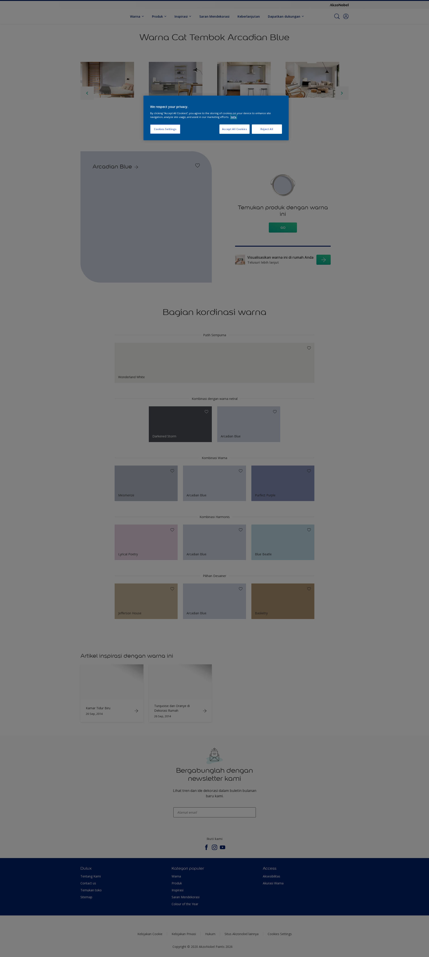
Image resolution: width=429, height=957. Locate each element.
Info (233, 117)
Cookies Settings (165, 129)
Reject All (267, 129)
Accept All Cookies (234, 129)
